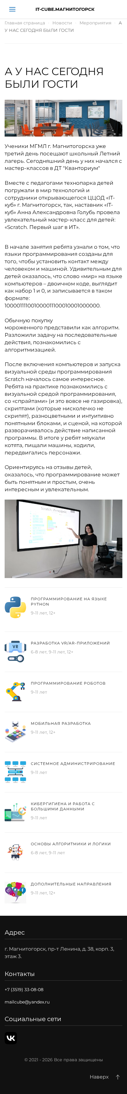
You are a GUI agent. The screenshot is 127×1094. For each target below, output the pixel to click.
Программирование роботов (68, 683)
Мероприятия (95, 23)
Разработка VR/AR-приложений (70, 643)
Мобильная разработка (61, 723)
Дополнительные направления (71, 884)
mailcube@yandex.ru (27, 1002)
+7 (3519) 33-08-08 (24, 989)
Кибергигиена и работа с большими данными (63, 806)
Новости (62, 23)
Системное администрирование (73, 763)
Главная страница (25, 23)
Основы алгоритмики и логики (71, 844)
